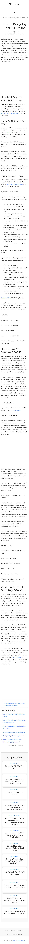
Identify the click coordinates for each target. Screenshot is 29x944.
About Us (12, 930)
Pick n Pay (8, 132)
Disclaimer (19, 934)
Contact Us (20, 930)
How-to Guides (14, 20)
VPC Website (17, 410)
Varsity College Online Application (13, 736)
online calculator (16, 657)
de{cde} (14, 940)
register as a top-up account (14, 184)
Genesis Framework (21, 940)
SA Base (14, 4)
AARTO (22, 643)
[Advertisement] (14, 80)
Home (6, 930)
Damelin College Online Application (14, 732)
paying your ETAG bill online (10, 113)
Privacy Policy (10, 934)
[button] (14, 12)
